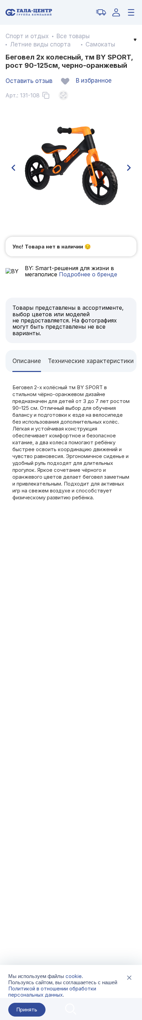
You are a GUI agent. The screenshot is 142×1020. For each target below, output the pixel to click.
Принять (26, 1009)
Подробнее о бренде (87, 274)
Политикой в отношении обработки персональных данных (52, 991)
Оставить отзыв (29, 80)
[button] (13, 168)
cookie (73, 976)
